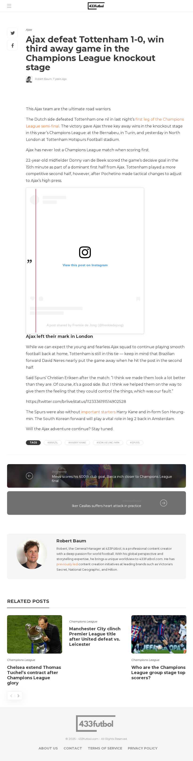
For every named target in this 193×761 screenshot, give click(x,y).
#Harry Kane (77, 442)
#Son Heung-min (108, 442)
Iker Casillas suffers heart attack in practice (106, 506)
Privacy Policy (142, 748)
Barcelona (59, 471)
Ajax (29, 29)
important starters (98, 412)
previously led (67, 564)
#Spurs (135, 442)
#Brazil (53, 442)
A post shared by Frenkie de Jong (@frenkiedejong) (85, 325)
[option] (35, 651)
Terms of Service (105, 748)
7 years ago (60, 79)
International (131, 501)
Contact (73, 748)
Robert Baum (43, 79)
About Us (48, 748)
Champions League (21, 660)
